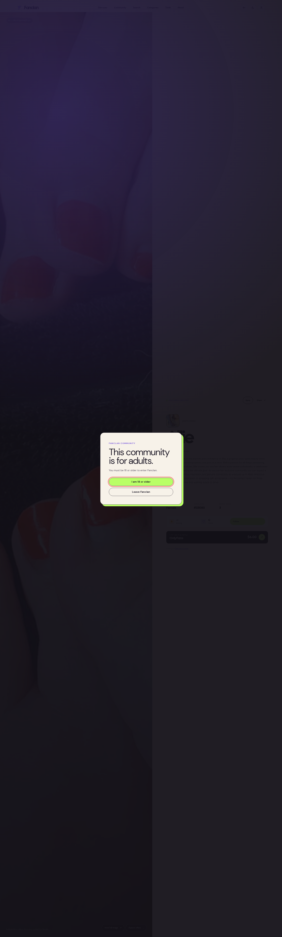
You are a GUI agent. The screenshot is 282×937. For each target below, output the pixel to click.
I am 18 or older (141, 481)
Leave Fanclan (141, 491)
